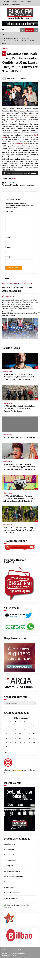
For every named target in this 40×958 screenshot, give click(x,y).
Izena (8, 237)
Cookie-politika (6, 955)
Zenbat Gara (18, 770)
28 (24, 742)
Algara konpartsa (9, 844)
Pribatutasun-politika (18, 953)
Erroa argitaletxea (10, 860)
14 (24, 734)
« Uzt (5, 752)
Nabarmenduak (26, 283)
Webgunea (9, 257)
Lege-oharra (5, 953)
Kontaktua (6, 4)
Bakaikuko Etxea (9, 849)
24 (6, 742)
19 (15, 738)
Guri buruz (6, 1)
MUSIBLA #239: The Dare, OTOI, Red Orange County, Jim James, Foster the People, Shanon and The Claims (19, 376)
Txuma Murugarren (27, 185)
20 (20, 738)
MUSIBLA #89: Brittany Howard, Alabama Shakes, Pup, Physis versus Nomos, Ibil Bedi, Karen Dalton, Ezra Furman (19, 467)
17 (6, 738)
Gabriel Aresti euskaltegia (12, 871)
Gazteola (7, 882)
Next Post (6, 278)
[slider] (34, 173)
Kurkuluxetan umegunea (12, 893)
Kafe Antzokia (8, 887)
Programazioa (16, 4)
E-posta (9, 247)
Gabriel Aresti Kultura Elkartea (13, 876)
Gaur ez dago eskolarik (11, 283)
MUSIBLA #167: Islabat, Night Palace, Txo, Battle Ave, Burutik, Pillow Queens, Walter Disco (19, 408)
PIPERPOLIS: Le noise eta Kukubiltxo (19, 438)
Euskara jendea (9, 866)
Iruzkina (9, 211)
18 (10, 738)
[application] (20, 173)
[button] (22, 30)
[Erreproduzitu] (5, 173)
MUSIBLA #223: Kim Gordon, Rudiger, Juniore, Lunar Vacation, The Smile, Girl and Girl (19, 530)
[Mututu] (29, 173)
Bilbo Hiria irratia (9, 855)
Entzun (29, 1)
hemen (13, 178)
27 (20, 742)
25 (10, 742)
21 (24, 738)
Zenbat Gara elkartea (11, 898)
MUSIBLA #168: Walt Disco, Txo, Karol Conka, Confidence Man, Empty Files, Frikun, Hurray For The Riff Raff (20, 62)
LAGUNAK (14, 1)
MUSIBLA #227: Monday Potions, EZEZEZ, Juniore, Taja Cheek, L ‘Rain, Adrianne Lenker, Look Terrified (19, 498)
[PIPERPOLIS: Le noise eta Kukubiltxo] (20, 424)
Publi (22, 1)
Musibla (5, 48)
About (15, 955)
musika (15, 185)
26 (15, 742)
